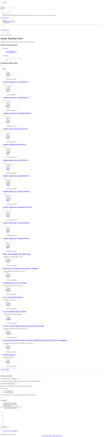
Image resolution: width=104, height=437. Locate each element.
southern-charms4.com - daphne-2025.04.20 (16, 176)
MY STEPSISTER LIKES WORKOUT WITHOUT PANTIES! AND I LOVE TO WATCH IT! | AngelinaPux (35, 340)
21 (10, 242)
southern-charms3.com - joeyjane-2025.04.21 (16, 223)
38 (10, 101)
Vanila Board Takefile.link (9, 21)
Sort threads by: (4, 383)
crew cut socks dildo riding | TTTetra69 (14, 311)
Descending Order (9, 392)
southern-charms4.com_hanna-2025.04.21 (15, 129)
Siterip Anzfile (45, 435)
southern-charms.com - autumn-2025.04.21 (15, 97)
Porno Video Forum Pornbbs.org (10, 430)
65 (10, 117)
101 (6, 30)
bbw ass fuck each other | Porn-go (13, 297)
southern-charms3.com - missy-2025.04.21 (15, 160)
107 (11, 179)
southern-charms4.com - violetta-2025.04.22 (16, 238)
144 (11, 148)
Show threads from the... (6, 378)
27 (10, 132)
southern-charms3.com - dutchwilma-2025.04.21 (17, 113)
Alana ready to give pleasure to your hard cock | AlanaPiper (20, 268)
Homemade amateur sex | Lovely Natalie (15, 283)
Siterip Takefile (59, 435)
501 (8, 30)
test (4, 68)
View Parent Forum (10, 52)
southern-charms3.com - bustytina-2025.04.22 (16, 191)
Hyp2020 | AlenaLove (9, 354)
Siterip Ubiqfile (51, 435)
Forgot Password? (5, 17)
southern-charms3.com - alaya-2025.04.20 (15, 82)
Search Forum (5, 55)
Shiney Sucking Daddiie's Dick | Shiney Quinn (16, 254)
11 (3, 30)
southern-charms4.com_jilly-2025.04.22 (14, 144)
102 (11, 195)
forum (4, 2)
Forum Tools (5, 48)
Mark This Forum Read (11, 51)
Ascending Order (9, 391)
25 (10, 211)
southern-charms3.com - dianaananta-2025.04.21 (17, 207)
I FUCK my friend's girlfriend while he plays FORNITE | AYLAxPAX (23, 326)
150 (11, 85)
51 (5, 30)
